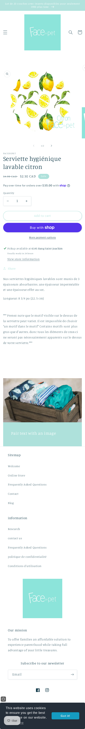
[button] (5, 32)
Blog (11, 503)
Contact (13, 493)
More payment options (42, 237)
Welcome (14, 466)
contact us (15, 538)
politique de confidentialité (27, 556)
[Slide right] (51, 145)
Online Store (16, 475)
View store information (23, 259)
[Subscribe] (72, 674)
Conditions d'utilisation (25, 566)
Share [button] (12, 268)
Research (14, 529)
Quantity (8, 193)
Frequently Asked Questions (27, 484)
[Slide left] (33, 145)
